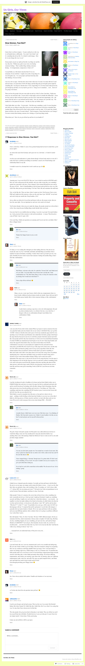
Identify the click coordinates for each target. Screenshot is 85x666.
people (6, 127)
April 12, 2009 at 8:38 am (21, 231)
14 (69, 288)
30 (73, 292)
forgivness (52, 125)
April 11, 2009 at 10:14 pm (16, 143)
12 (64, 288)
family (44, 125)
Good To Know (38, 31)
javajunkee (13, 141)
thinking (30, 127)
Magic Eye (77, 61)
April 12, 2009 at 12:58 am (16, 177)
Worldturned (67, 162)
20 (66, 290)
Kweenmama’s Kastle (69, 148)
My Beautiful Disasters (69, 151)
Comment (52, 648)
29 (71, 292)
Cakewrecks (67, 130)
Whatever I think (68, 161)
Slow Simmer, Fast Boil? (15, 43)
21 (69, 290)
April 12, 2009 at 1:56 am (15, 246)
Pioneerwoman (67, 153)
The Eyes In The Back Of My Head (72, 159)
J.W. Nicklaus (67, 143)
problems (16, 127)
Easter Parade (54, 39)
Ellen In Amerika (68, 131)
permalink (22, 130)
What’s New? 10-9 (9, 34)
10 (76, 286)
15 (71, 288)
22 (71, 290)
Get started (56, 2)
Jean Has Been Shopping (69, 145)
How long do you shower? (72, 70)
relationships (22, 127)
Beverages (19, 31)
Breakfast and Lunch (28, 31)
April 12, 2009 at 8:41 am (21, 267)
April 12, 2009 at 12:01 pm (16, 428)
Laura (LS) (13, 478)
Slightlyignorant (68, 156)
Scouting (66, 155)
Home (6, 31)
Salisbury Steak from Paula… (73, 57)
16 (73, 288)
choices (31, 125)
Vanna (69, 69)
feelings (48, 125)
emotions (41, 125)
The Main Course (68, 31)
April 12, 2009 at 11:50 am (22, 409)
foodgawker (67, 134)
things (26, 127)
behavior (27, 125)
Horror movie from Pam (11, 39)
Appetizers (12, 31)
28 (69, 292)
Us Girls (76, 31)
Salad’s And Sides (48, 31)
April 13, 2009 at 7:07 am (15, 586)
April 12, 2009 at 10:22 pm (25, 305)
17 (76, 288)
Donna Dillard (71, 87)
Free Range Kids (68, 136)
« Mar (64, 294)
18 (78, 288)
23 (73, 290)
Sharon (69, 95)
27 (66, 292)
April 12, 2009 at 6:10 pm (15, 541)
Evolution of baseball (69, 133)
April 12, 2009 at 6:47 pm (15, 572)
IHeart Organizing (68, 140)
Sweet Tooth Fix (58, 31)
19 (64, 290)
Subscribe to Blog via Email (71, 262)
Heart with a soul (68, 139)
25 (78, 290)
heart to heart (67, 137)
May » (78, 294)
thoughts (34, 127)
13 (66, 288)
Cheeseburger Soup (76, 78)
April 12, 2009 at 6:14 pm (20, 289)
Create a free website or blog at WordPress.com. (72, 659)
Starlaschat (67, 158)
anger (17, 125)
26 (64, 292)
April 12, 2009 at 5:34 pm (15, 479)
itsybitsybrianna (68, 142)
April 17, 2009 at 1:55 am (15, 600)
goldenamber (13, 599)
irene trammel (70, 61)
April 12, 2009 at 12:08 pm (22, 447)
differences (35, 125)
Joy (18, 45)
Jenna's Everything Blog (69, 146)
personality (11, 127)
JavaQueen (13, 175)
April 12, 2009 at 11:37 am (16, 378)
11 (78, 286)
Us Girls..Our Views (14, 9)
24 (76, 290)
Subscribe (67, 274)
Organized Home (68, 152)
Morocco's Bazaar (68, 149)
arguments (21, 125)
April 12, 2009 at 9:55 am (15, 325)
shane (11, 244)
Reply (11, 169)
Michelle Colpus (71, 73)
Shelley (69, 52)
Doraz (11, 571)
